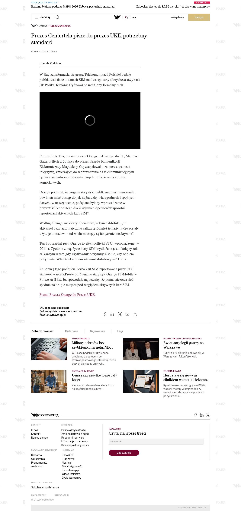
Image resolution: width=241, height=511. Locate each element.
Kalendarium (62, 495)
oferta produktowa (42, 500)
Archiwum (37, 466)
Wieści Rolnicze (71, 473)
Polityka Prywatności (73, 430)
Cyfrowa (43, 26)
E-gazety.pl (68, 458)
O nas (34, 430)
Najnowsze (97, 331)
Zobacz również (42, 331)
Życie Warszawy (71, 477)
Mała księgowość (72, 466)
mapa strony (38, 495)
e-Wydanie (177, 17)
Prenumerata (39, 462)
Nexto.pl (67, 462)
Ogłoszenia (38, 458)
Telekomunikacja (60, 26)
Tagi (120, 331)
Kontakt (35, 433)
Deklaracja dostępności (75, 445)
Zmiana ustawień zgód (75, 433)
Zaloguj (199, 17)
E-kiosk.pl (67, 455)
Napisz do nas (39, 437)
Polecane (72, 331)
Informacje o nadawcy (74, 441)
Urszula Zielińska (51, 63)
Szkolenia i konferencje (45, 487)
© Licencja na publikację (55, 307)
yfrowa (130, 17)
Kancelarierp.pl (70, 470)
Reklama (36, 455)
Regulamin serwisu (72, 437)
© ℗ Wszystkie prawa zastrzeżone (61, 311)
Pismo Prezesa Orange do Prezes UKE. (68, 294)
